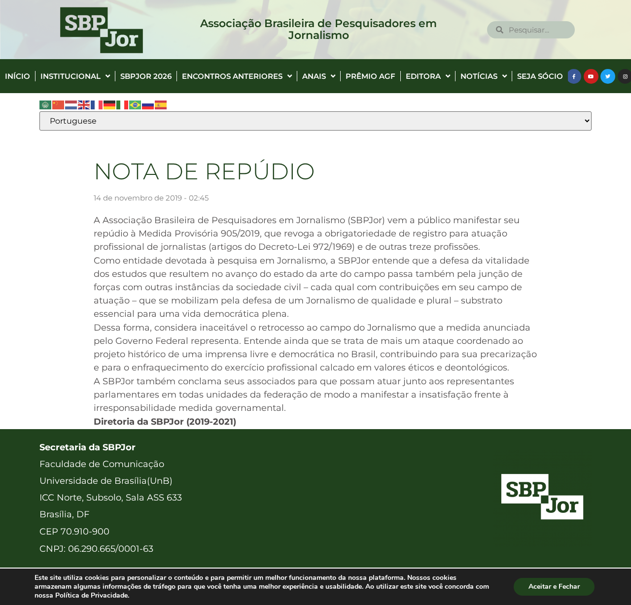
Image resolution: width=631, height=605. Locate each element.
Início (17, 76)
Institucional (70, 76)
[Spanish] (161, 104)
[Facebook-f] (573, 76)
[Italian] (122, 104)
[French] (97, 104)
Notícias (478, 76)
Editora (423, 76)
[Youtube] (591, 76)
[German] (110, 104)
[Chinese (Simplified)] (58, 104)
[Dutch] (71, 104)
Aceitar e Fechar (554, 586)
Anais (314, 76)
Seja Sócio (540, 76)
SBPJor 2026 (146, 76)
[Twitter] (607, 76)
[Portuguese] (135, 104)
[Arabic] (45, 104)
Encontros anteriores (232, 76)
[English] (84, 104)
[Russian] (148, 104)
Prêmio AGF (370, 76)
